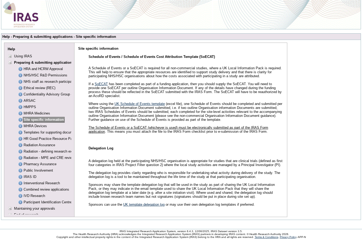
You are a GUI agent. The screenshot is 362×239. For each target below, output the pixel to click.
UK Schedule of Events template (139, 104)
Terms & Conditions (266, 237)
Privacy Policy (288, 237)
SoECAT (101, 84)
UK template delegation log (144, 204)
